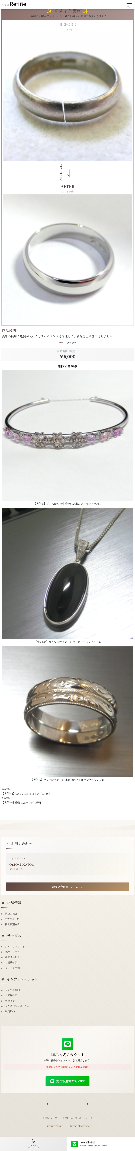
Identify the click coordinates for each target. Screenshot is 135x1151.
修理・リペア (10, 951)
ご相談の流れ (10, 962)
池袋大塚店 (9, 913)
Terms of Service (80, 1125)
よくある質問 (10, 990)
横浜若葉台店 (10, 924)
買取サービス (10, 957)
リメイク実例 (10, 968)
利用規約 (8, 1011)
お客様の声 (9, 995)
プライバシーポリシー (15, 1006)
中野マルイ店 (10, 919)
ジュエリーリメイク (14, 946)
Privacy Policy (54, 1125)
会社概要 (8, 1000)
